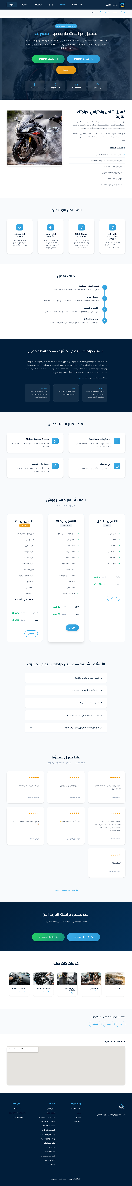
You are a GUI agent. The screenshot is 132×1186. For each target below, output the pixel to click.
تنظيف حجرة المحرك (48, 1121)
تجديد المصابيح (50, 1151)
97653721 (17, 1108)
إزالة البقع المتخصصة (48, 1134)
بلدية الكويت (80, 378)
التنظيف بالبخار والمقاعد (47, 1117)
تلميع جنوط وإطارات (48, 1130)
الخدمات (115, 12)
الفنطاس (95, 1024)
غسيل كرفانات (50, 1160)
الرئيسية (123, 12)
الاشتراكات (51, 1164)
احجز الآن (113, 597)
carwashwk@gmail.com (17, 1112)
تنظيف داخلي (50, 1112)
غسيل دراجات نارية (104, 12)
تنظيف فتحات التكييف (48, 1125)
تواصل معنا (38, 4)
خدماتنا (62, 4)
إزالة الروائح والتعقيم (48, 1138)
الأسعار (66, 70)
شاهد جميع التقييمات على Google (64, 890)
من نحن (51, 4)
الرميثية (109, 1024)
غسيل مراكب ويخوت (48, 1155)
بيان (121, 1024)
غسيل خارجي (50, 1108)
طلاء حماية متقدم (48, 1142)
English (11, 4)
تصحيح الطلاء (50, 1147)
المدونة (24, 4)
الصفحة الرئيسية (77, 4)
